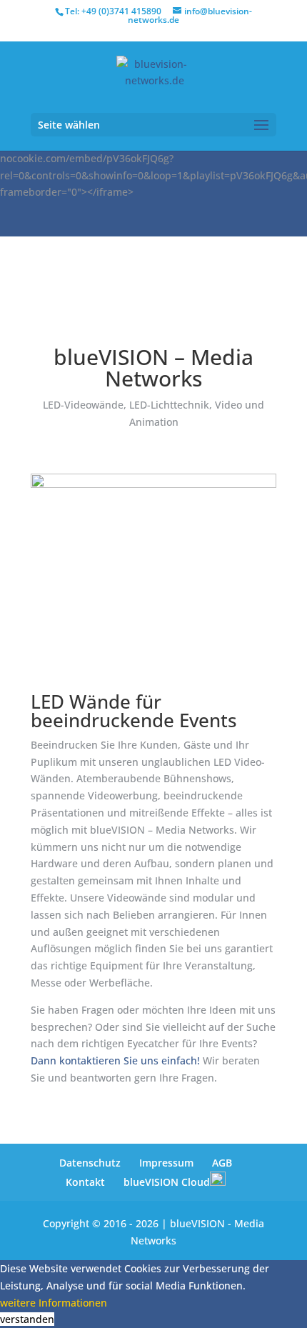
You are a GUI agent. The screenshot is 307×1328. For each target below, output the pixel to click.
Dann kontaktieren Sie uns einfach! (115, 1060)
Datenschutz (90, 1162)
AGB (222, 1162)
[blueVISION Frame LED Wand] (153, 484)
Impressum (166, 1162)
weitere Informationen (53, 1302)
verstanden (27, 1319)
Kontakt (85, 1182)
